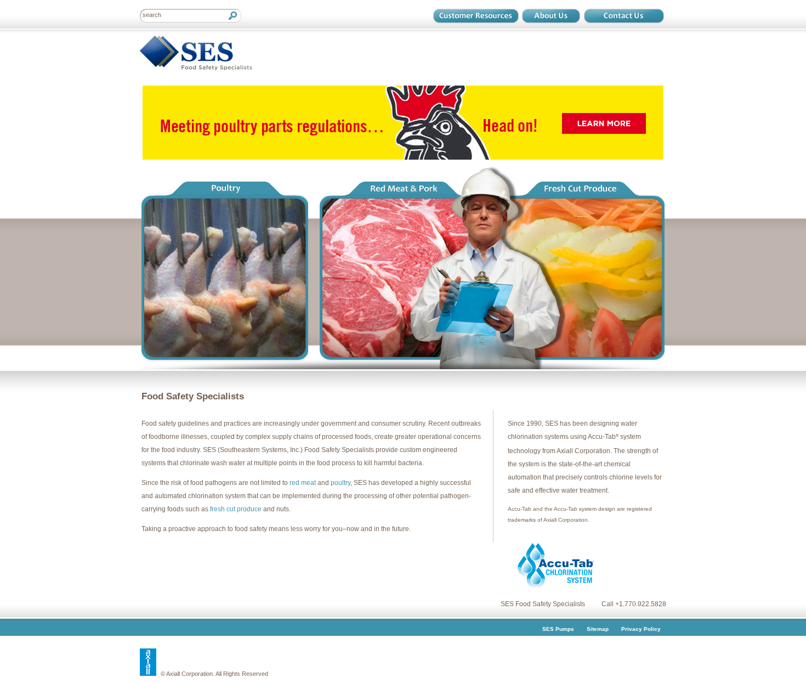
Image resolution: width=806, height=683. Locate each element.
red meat (303, 483)
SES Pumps (558, 629)
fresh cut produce (236, 509)
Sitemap (598, 629)
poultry (340, 483)
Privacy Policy (641, 629)
